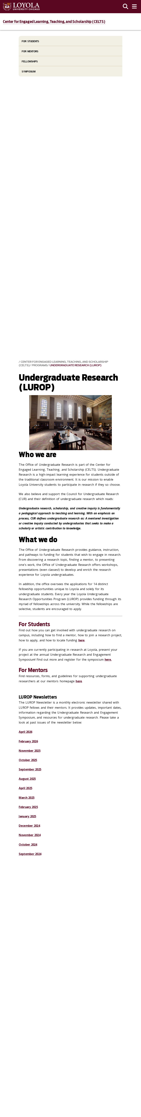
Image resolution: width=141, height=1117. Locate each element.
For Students (30, 41)
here (81, 640)
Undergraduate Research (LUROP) (76, 365)
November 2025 (29, 751)
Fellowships (30, 61)
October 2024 (28, 845)
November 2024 (29, 835)
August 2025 (27, 779)
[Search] (125, 6)
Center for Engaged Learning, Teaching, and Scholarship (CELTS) (54, 21)
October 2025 (28, 760)
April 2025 (25, 788)
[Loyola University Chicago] (21, 7)
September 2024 (30, 854)
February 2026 (28, 741)
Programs (40, 365)
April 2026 (25, 732)
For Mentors (30, 51)
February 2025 (28, 807)
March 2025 (26, 798)
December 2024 (29, 826)
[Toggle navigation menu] (134, 6)
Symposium (28, 71)
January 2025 (27, 816)
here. (108, 660)
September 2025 (30, 769)
